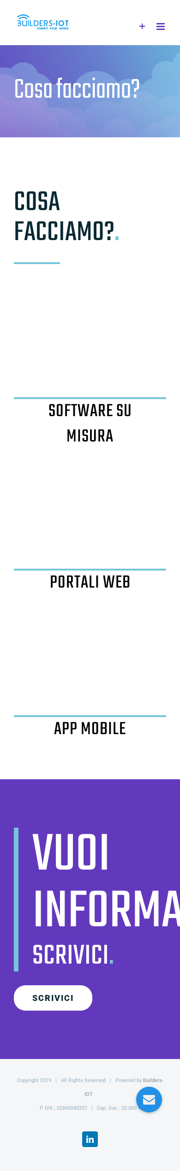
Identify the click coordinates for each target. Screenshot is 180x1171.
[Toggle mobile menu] (161, 26)
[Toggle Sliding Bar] (142, 26)
